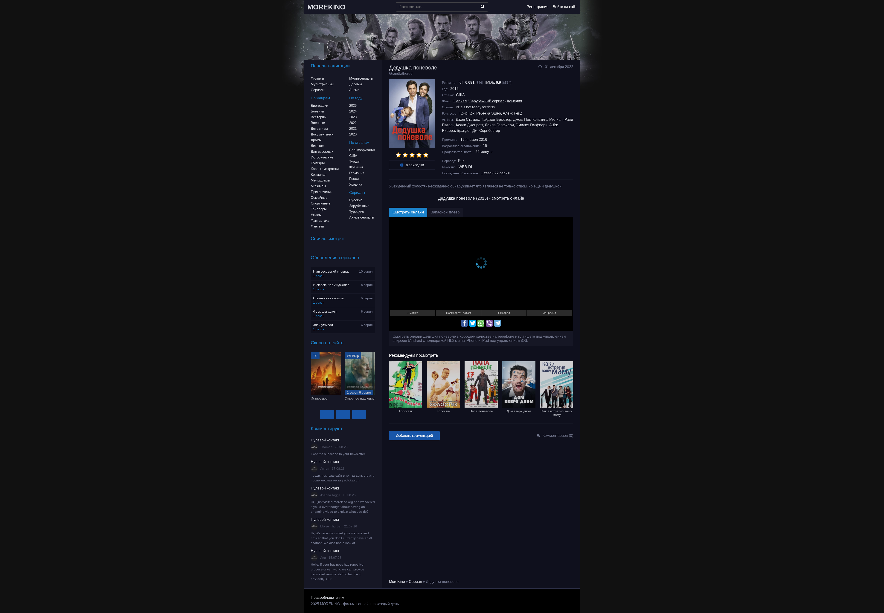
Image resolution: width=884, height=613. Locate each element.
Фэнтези (317, 226)
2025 (353, 105)
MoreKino (397, 582)
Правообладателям (327, 597)
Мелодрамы (320, 180)
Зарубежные (359, 206)
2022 (353, 123)
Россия (355, 179)
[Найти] (482, 6)
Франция (356, 167)
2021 (353, 128)
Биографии (319, 105)
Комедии (318, 163)
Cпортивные (320, 203)
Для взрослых (322, 151)
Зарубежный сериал (486, 101)
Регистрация (537, 7)
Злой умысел (323, 325)
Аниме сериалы (361, 217)
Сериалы (318, 90)
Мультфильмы (322, 84)
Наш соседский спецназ (331, 271)
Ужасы (316, 215)
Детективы (319, 128)
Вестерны (318, 117)
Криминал (318, 174)
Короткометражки (325, 169)
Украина (355, 184)
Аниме (354, 90)
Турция (355, 161)
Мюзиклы (318, 186)
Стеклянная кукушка (328, 298)
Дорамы (355, 84)
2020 (353, 134)
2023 (353, 117)
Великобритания (362, 150)
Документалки (322, 134)
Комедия (514, 101)
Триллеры (319, 209)
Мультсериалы (361, 78)
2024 (353, 111)
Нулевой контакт (325, 440)
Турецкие (356, 211)
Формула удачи (325, 311)
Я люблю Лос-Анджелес (331, 285)
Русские (355, 200)
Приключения (321, 192)
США (353, 156)
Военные (318, 123)
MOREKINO (326, 7)
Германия (356, 173)
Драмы (316, 140)
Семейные (319, 197)
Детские (317, 146)
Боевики (317, 111)
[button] (327, 414)
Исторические (322, 157)
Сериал (460, 101)
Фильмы (317, 78)
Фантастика (320, 220)
